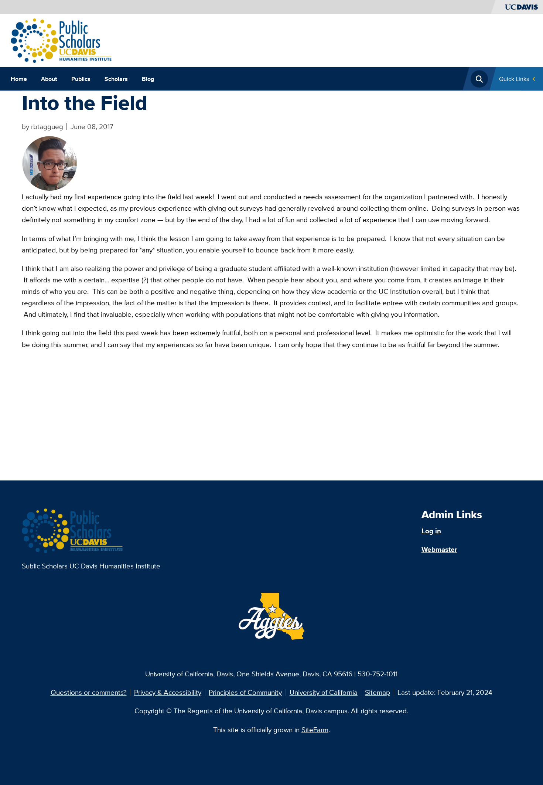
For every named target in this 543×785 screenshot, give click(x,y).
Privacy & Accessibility (167, 692)
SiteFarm (314, 729)
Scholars (116, 78)
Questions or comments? (89, 692)
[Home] (61, 40)
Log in (431, 531)
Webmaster (439, 549)
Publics (80, 78)
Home (19, 78)
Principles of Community (245, 692)
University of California (324, 692)
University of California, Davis (189, 674)
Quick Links (514, 78)
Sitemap (377, 692)
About (49, 78)
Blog (148, 78)
